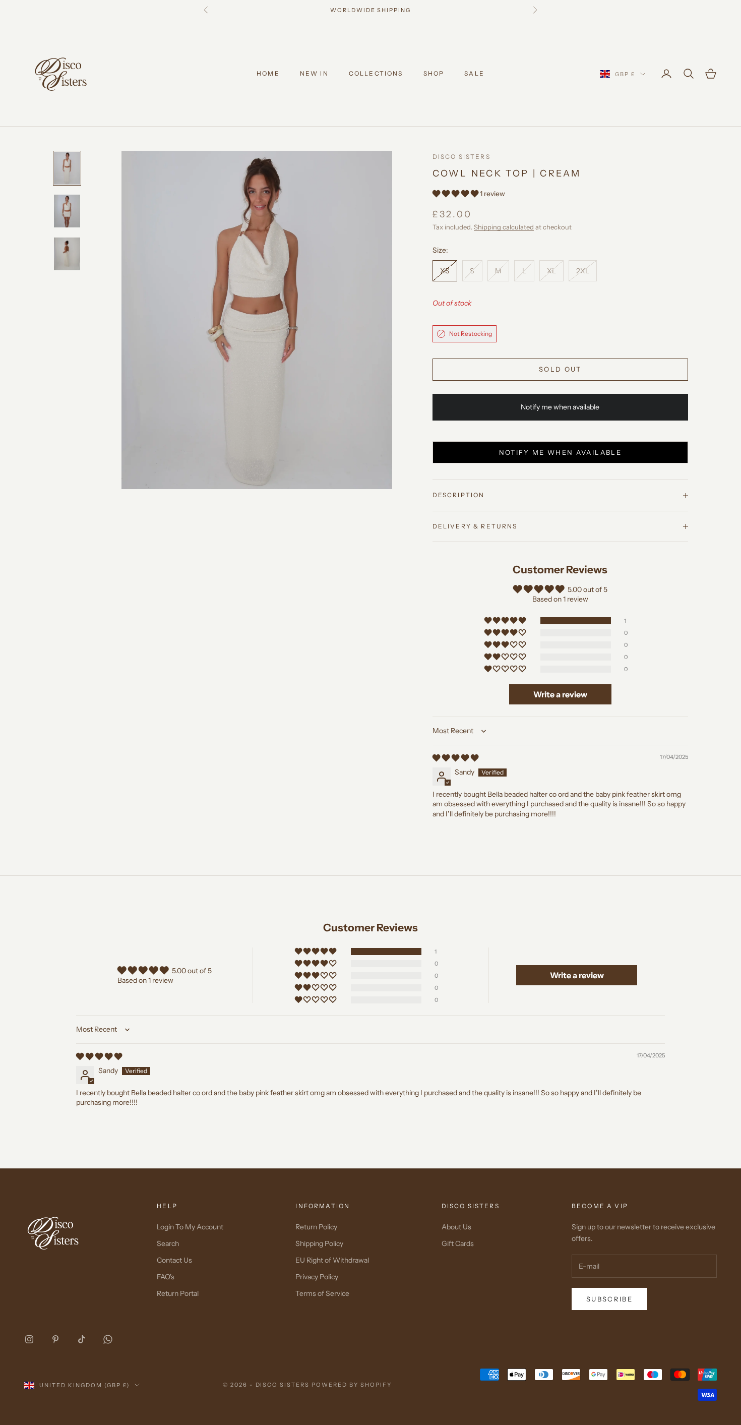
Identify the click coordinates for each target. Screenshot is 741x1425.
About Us (456, 1226)
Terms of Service (322, 1293)
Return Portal (178, 1293)
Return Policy (316, 1226)
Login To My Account (190, 1226)
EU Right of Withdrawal (332, 1260)
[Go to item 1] (67, 168)
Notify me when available (560, 452)
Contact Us (174, 1260)
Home (268, 73)
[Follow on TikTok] (82, 1339)
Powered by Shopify (352, 1384)
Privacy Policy (316, 1276)
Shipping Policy (319, 1243)
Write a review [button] (560, 694)
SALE (474, 73)
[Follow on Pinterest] (55, 1339)
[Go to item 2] (67, 211)
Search (168, 1243)
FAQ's (165, 1276)
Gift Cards (458, 1243)
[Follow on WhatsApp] (108, 1339)
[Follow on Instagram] (29, 1339)
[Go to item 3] (67, 253)
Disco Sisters (461, 156)
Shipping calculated (504, 227)
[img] (455, 757)
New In (314, 73)
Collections (376, 73)
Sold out (560, 369)
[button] (456, 193)
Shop (434, 73)
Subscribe (609, 1299)
